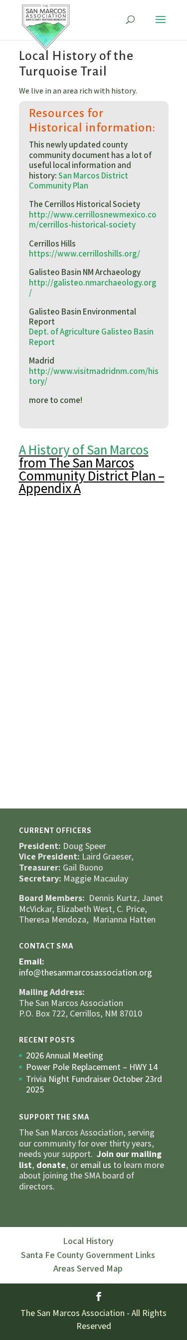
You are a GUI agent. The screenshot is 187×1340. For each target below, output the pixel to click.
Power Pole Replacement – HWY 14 (92, 1066)
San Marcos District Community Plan (78, 180)
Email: (31, 961)
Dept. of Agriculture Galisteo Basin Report (91, 336)
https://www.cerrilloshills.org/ (84, 253)
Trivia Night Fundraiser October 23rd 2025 (94, 1084)
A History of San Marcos (84, 449)
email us (95, 1164)
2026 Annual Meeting (64, 1055)
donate (51, 1164)
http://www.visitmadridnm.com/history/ (94, 376)
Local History (88, 1240)
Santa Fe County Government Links (88, 1254)
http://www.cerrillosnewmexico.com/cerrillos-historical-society (93, 219)
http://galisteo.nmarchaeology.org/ (92, 287)
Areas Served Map (88, 1268)
